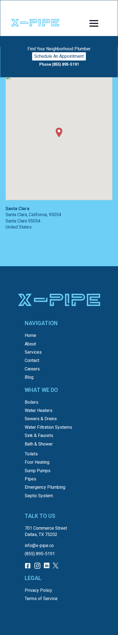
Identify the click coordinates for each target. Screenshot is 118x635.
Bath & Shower (39, 444)
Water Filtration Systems (48, 427)
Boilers (31, 402)
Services (33, 352)
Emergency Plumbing (45, 487)
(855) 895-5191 (40, 553)
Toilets (31, 454)
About (30, 344)
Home (30, 335)
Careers (32, 369)
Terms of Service (41, 598)
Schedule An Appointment (59, 56)
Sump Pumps (37, 470)
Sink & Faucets (39, 435)
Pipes (30, 479)
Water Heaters (38, 410)
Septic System (39, 495)
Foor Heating (37, 462)
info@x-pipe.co (39, 545)
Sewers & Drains (41, 418)
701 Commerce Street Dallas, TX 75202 (46, 531)
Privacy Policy (38, 590)
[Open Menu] (93, 23)
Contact (32, 360)
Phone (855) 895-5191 (59, 64)
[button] (59, 132)
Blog (29, 377)
